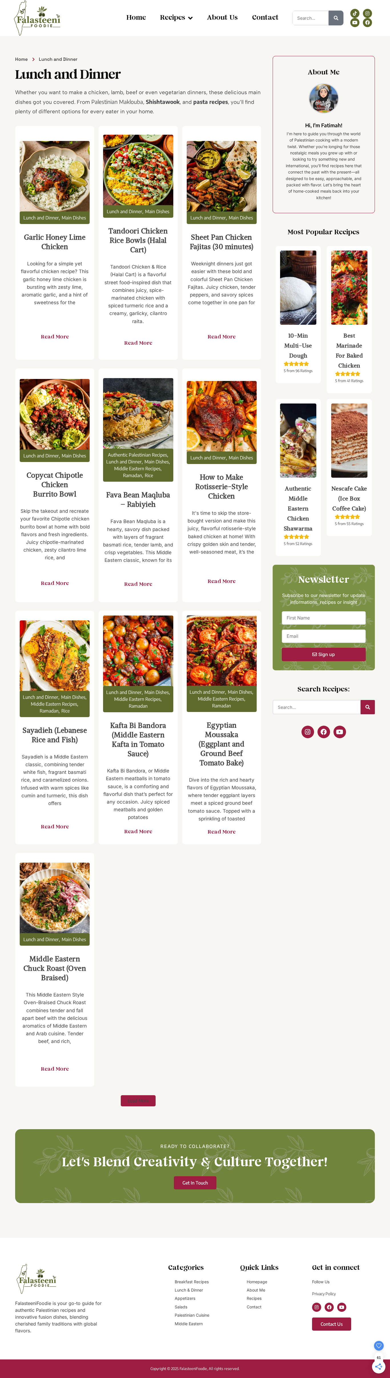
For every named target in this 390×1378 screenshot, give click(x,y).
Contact (265, 18)
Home (136, 18)
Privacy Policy (324, 1293)
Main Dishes (74, 218)
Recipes (172, 18)
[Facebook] (367, 22)
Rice (149, 475)
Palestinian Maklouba (117, 101)
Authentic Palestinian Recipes (137, 455)
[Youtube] (354, 22)
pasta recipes (210, 101)
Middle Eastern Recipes (137, 468)
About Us (222, 18)
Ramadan (132, 475)
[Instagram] (367, 13)
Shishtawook (163, 101)
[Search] (336, 18)
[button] (138, 1100)
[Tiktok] (354, 13)
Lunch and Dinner (41, 218)
